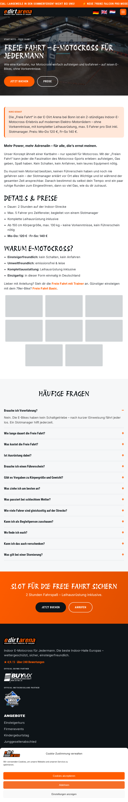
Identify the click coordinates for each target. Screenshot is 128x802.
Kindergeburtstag (16, 735)
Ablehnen (64, 785)
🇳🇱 (112, 11)
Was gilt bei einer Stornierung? (23, 555)
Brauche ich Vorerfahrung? (21, 410)
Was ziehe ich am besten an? (22, 488)
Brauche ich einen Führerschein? (24, 466)
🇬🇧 (104, 11)
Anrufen (80, 607)
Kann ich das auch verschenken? (24, 544)
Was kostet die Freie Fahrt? (21, 444)
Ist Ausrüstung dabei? (18, 455)
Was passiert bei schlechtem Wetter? (27, 499)
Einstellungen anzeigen (64, 794)
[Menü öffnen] (123, 12)
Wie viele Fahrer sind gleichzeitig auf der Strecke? (35, 511)
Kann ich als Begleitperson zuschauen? (28, 521)
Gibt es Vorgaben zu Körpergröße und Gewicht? (33, 477)
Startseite (10, 39)
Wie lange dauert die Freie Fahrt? (24, 433)
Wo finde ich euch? (15, 532)
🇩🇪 (96, 11)
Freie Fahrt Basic (44, 288)
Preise (47, 81)
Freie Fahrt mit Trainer (68, 283)
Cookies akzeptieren (64, 775)
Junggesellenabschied (20, 741)
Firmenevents (14, 729)
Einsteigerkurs (14, 722)
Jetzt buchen (19, 81)
